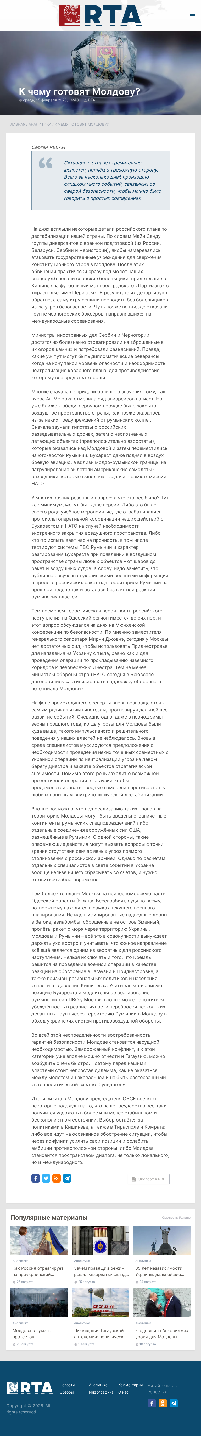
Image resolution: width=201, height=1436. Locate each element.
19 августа (86, 1344)
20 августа (25, 1344)
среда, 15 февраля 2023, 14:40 (51, 100)
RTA (91, 100)
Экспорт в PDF (151, 1179)
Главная (16, 124)
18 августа (147, 1344)
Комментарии (130, 1385)
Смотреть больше (176, 1217)
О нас (123, 1392)
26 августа (25, 1282)
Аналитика (40, 124)
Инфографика (101, 1392)
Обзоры (67, 1392)
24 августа (148, 1282)
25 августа (86, 1282)
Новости (67, 1385)
